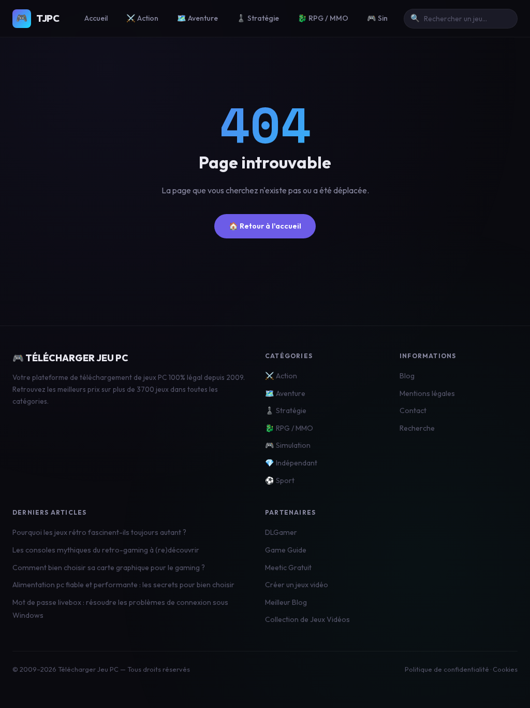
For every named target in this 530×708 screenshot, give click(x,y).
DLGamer (281, 532)
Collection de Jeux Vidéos (307, 619)
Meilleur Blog (286, 602)
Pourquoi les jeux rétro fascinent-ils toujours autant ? (99, 532)
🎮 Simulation (288, 445)
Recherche (417, 428)
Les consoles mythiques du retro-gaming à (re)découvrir (105, 550)
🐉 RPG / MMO (323, 18)
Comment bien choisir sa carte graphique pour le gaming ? (108, 567)
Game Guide (285, 550)
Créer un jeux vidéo (296, 584)
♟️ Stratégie (258, 18)
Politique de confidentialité (447, 669)
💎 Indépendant (291, 463)
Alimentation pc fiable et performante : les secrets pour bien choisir (123, 584)
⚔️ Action (142, 18)
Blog (407, 375)
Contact (413, 410)
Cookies (505, 669)
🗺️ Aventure (197, 18)
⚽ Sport (280, 480)
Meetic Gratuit (288, 567)
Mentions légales (427, 393)
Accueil (96, 18)
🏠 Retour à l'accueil (265, 226)
